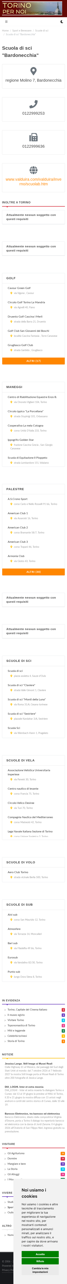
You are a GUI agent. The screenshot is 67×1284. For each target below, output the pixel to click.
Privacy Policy (9, 1270)
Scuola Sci (14, 728)
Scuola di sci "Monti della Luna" (27, 699)
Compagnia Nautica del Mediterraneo (30, 817)
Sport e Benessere (21, 30)
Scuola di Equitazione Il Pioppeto (27, 457)
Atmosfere (14, 929)
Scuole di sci (41, 30)
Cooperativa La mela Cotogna (25, 425)
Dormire (12, 1158)
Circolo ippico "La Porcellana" (25, 411)
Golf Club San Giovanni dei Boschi (28, 331)
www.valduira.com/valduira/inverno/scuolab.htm (34, 181)
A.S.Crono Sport (17, 499)
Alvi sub (12, 914)
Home (5, 30)
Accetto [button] (40, 1254)
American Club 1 (18, 513)
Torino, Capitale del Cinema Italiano (27, 1009)
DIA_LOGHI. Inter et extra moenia (24, 1086)
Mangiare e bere (17, 1164)
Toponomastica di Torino (21, 1025)
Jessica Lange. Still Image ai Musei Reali (28, 1063)
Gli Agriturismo (16, 1153)
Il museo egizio (16, 1015)
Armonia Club (16, 556)
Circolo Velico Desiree (21, 803)
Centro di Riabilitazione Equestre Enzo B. (32, 397)
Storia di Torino (16, 1041)
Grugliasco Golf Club (20, 345)
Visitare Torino (16, 1020)
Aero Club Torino (18, 872)
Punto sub (14, 971)
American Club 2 (18, 527)
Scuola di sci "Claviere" (21, 685)
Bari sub (13, 943)
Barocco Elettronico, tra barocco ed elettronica (32, 1113)
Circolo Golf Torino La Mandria (26, 302)
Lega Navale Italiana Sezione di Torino (30, 831)
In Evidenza (11, 1000)
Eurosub (13, 957)
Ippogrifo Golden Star (21, 440)
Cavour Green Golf (19, 288)
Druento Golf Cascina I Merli (25, 316)
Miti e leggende (16, 1030)
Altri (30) (33, 572)
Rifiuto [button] (40, 1261)
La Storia (12, 1169)
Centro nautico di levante (23, 788)
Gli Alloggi (13, 1174)
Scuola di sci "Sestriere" (22, 713)
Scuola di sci (15, 671)
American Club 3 (18, 541)
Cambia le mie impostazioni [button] (40, 1270)
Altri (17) (33, 361)
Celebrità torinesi (17, 1036)
